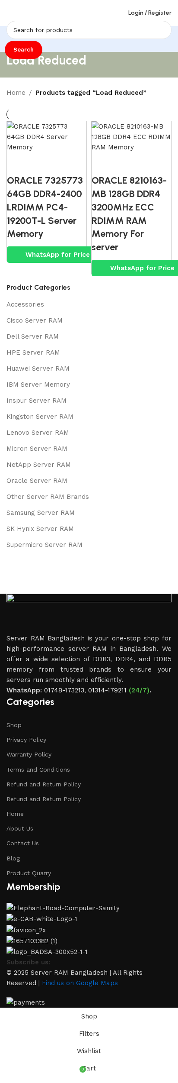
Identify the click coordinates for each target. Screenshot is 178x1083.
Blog (13, 858)
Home (15, 93)
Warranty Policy (28, 754)
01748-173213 (64, 690)
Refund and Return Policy (43, 784)
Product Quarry (28, 873)
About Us (19, 828)
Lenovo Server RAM (37, 432)
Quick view (41, 163)
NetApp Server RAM (38, 465)
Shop (14, 724)
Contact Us (22, 843)
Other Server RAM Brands (47, 497)
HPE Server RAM (33, 352)
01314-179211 (107, 690)
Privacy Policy (26, 739)
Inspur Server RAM (36, 400)
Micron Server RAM (36, 449)
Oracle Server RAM (36, 481)
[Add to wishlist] (65, 163)
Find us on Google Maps (80, 983)
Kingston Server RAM (39, 416)
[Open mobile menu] (10, 13)
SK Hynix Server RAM (40, 529)
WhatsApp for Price (57, 255)
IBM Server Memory (38, 384)
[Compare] (18, 163)
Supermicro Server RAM (44, 545)
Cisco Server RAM (34, 320)
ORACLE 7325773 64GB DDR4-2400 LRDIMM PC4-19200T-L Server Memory (45, 207)
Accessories (25, 304)
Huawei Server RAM (38, 368)
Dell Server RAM (32, 336)
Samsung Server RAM (40, 513)
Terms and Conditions (38, 769)
